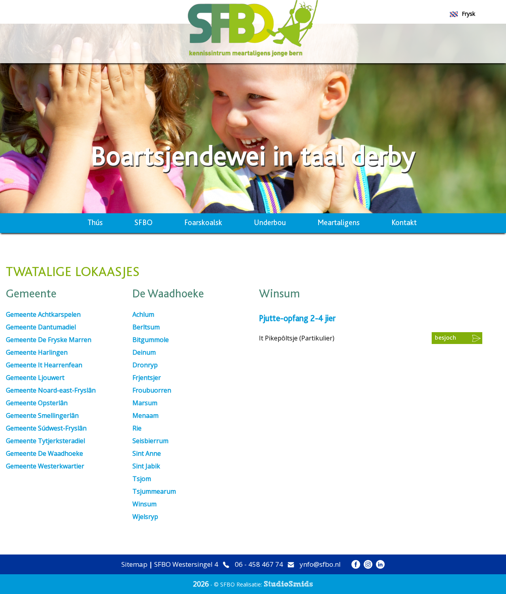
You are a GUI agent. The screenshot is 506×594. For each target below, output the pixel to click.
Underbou (270, 223)
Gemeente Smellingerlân (42, 415)
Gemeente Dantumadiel (41, 327)
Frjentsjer (146, 377)
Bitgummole (150, 339)
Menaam (145, 415)
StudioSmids (288, 583)
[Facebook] (355, 564)
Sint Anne (146, 453)
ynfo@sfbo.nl (320, 564)
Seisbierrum (150, 440)
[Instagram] (368, 564)
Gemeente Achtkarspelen (43, 314)
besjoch (445, 338)
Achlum (143, 314)
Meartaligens (338, 223)
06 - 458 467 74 (259, 564)
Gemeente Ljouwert (35, 377)
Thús (95, 223)
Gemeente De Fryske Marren (48, 339)
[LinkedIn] (380, 564)
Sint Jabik (146, 466)
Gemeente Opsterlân (37, 403)
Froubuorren (151, 390)
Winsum (144, 504)
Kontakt (404, 223)
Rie (137, 428)
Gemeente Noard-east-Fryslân (51, 390)
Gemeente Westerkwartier (45, 466)
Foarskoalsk (203, 223)
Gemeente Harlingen (37, 352)
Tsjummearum (154, 491)
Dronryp (145, 365)
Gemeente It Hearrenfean (44, 365)
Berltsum (146, 327)
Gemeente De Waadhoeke (44, 453)
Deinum (144, 352)
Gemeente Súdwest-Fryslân (46, 428)
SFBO (143, 223)
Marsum (144, 403)
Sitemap (134, 564)
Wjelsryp (145, 516)
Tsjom (141, 478)
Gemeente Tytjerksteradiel (45, 440)
